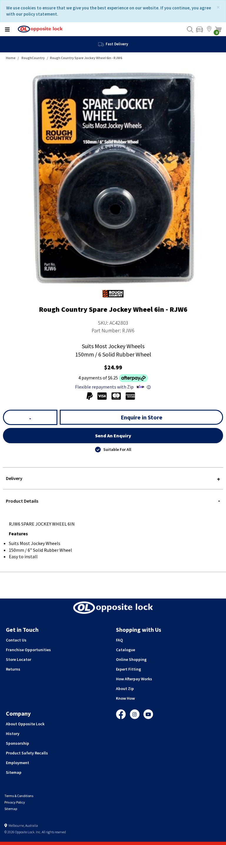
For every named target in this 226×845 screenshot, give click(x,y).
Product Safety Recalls (27, 753)
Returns (13, 669)
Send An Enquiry (113, 436)
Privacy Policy (14, 802)
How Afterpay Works (134, 678)
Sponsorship (17, 743)
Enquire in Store (141, 417)
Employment (17, 762)
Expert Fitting (128, 669)
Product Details (22, 501)
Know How (125, 698)
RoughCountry (33, 58)
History (12, 733)
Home (11, 58)
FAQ (119, 640)
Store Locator (18, 659)
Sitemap (13, 772)
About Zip (125, 688)
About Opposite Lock (25, 723)
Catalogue (125, 649)
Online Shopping (131, 659)
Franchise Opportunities (28, 649)
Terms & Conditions (18, 796)
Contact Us (16, 640)
